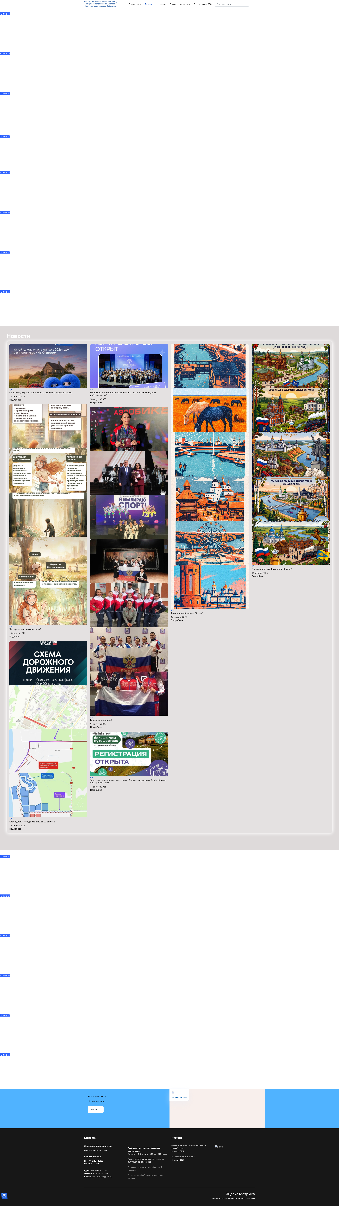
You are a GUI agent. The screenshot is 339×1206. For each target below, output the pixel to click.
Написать (96, 1109)
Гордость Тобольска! (101, 720)
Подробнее (15, 399)
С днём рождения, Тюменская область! (272, 569)
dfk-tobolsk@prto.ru (102, 1176)
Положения (134, 4)
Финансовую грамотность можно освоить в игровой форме (40, 392)
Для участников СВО (203, 4)
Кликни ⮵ (5, 13)
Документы (185, 4)
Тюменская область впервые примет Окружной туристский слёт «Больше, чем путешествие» (128, 781)
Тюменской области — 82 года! (187, 613)
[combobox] (232, 4)
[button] (10, 389)
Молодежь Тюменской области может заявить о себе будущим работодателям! (123, 394)
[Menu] (253, 4)
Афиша (173, 4)
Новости (162, 4)
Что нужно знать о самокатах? (25, 629)
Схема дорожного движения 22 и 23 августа (32, 821)
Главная (148, 4)
